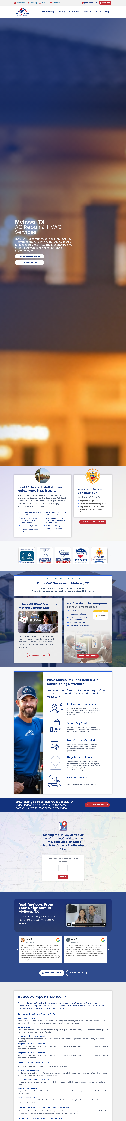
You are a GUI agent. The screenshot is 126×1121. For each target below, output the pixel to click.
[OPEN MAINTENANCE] (80, 12)
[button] (16, 556)
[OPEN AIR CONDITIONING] (55, 12)
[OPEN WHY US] (102, 12)
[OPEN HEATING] (65, 12)
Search (63, 877)
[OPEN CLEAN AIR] (91, 12)
